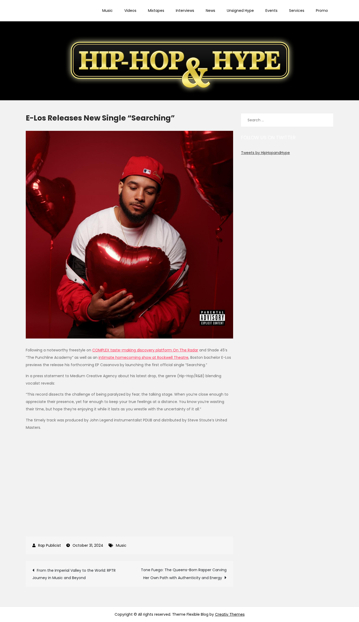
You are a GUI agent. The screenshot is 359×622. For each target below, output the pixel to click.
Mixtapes (156, 10)
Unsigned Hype (240, 10)
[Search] (326, 120)
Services (296, 10)
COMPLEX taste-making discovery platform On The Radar (145, 350)
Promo (322, 10)
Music (107, 10)
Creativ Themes (230, 614)
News (210, 10)
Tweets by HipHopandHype (265, 152)
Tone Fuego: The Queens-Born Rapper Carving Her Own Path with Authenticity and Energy (184, 573)
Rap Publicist (49, 545)
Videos (130, 10)
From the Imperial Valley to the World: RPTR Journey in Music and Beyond (74, 574)
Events (271, 10)
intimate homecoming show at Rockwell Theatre (143, 357)
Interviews (185, 10)
